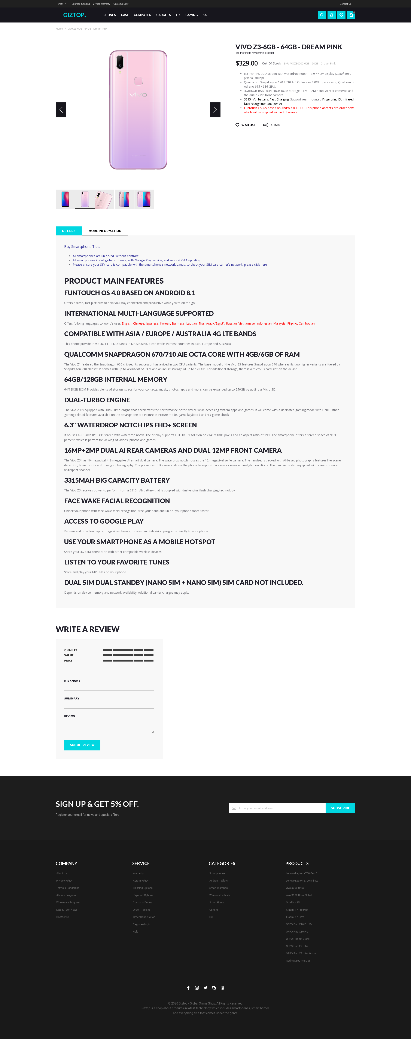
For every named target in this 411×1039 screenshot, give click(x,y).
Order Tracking (141, 909)
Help (135, 931)
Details (69, 231)
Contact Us (345, 4)
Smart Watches (218, 887)
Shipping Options (143, 887)
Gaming (214, 909)
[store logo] (76, 15)
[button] (62, 3)
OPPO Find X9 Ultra (297, 946)
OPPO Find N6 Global (298, 938)
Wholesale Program (68, 902)
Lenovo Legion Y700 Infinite (302, 880)
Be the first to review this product (255, 52)
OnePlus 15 (293, 902)
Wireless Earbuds (219, 895)
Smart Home (216, 902)
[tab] (69, 230)
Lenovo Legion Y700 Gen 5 (301, 873)
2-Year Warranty (101, 4)
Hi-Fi (211, 917)
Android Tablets (218, 880)
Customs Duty (120, 4)
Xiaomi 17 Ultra (295, 917)
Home (59, 28)
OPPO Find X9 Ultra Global (301, 953)
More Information (104, 231)
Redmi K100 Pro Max (298, 960)
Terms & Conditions (67, 887)
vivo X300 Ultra (295, 887)
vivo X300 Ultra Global (299, 895)
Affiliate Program (66, 895)
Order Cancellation (144, 917)
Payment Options (143, 895)
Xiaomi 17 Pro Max (297, 909)
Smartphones (217, 873)
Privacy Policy (64, 880)
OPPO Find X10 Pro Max (300, 924)
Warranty (138, 873)
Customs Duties (142, 902)
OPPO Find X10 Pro (297, 931)
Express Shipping (81, 4)
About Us (61, 873)
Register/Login (141, 924)
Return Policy (141, 880)
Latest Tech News (66, 909)
